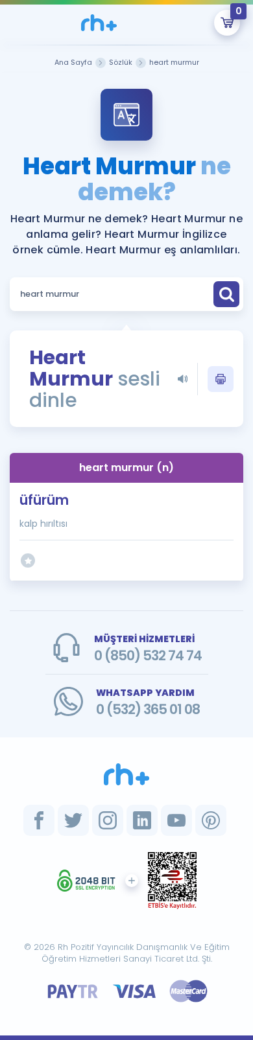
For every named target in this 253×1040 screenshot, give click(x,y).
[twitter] (73, 820)
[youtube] (176, 820)
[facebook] (38, 820)
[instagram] (107, 820)
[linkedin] (142, 820)
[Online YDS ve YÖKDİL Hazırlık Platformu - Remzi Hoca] (126, 774)
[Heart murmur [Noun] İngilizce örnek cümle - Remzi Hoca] (99, 22)
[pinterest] (210, 820)
